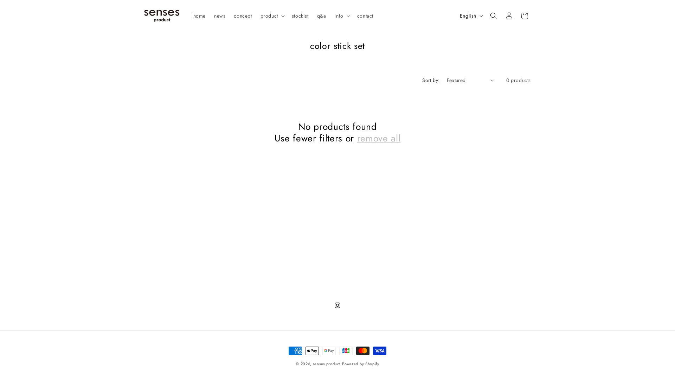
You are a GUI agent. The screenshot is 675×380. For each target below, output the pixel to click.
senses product (327, 364)
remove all (379, 139)
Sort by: (430, 80)
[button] (272, 15)
